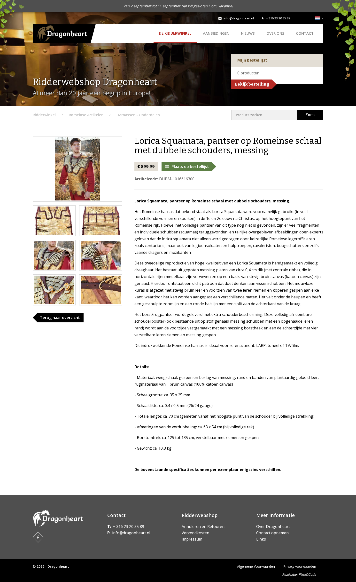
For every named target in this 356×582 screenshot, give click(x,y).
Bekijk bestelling (252, 84)
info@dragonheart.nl (239, 18)
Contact (305, 33)
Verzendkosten (195, 532)
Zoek (310, 114)
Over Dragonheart (273, 526)
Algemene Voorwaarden (256, 566)
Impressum (192, 539)
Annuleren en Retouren (203, 526)
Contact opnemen (272, 532)
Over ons (275, 33)
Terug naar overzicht (60, 317)
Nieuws (248, 33)
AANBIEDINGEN (216, 33)
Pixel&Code (307, 574)
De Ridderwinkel (175, 33)
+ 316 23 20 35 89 (278, 18)
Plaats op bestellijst (190, 166)
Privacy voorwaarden (300, 566)
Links (261, 539)
